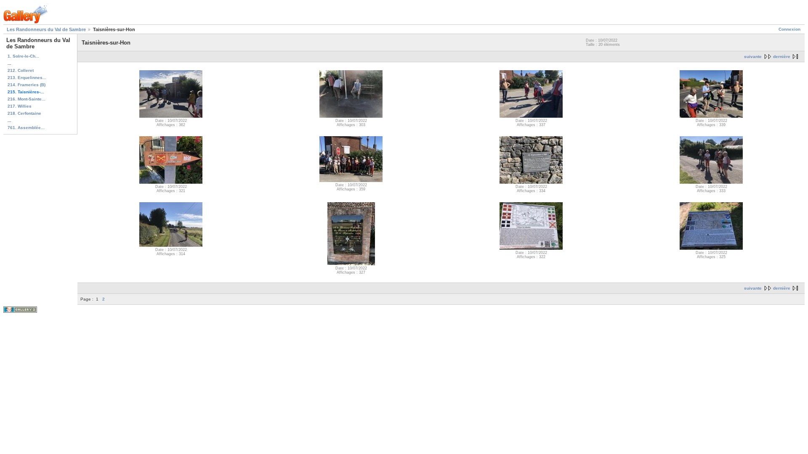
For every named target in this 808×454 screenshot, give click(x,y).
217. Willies (20, 106)
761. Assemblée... (26, 127)
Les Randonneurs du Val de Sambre (46, 29)
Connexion (789, 29)
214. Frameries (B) (26, 84)
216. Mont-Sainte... (26, 99)
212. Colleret (21, 70)
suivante (753, 56)
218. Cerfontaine (24, 113)
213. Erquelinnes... (27, 77)
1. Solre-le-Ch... (23, 56)
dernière (781, 56)
